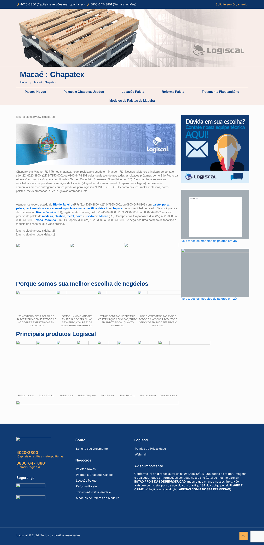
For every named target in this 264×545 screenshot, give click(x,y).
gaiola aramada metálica (80, 208)
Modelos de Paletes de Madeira (132, 100)
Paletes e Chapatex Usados (84, 91)
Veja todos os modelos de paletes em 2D (209, 298)
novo (79, 216)
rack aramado (54, 208)
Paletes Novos (35, 91)
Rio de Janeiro (62, 204)
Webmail (140, 454)
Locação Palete (133, 91)
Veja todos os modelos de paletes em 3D (209, 241)
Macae (103, 216)
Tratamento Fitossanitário (220, 91)
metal (70, 216)
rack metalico (35, 208)
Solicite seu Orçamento (232, 4)
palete (156, 204)
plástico (60, 216)
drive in (103, 208)
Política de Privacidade (150, 448)
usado (89, 216)
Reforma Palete (173, 91)
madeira (47, 216)
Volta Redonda (46, 220)
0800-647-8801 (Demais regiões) (113, 4)
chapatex (118, 208)
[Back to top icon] (243, 536)
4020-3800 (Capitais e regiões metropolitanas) (52, 4)
